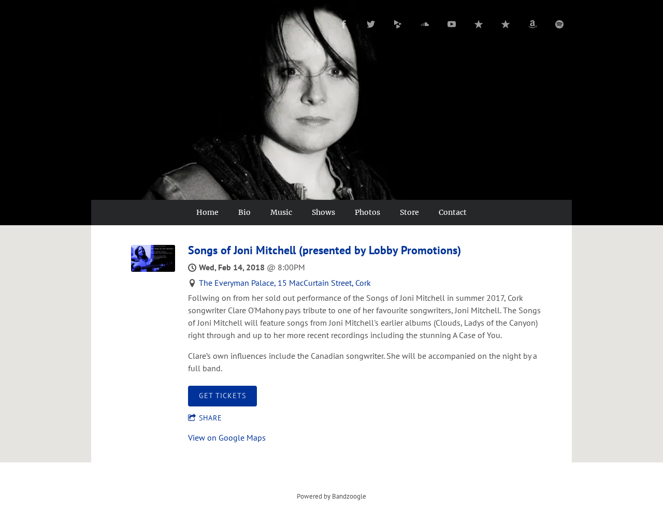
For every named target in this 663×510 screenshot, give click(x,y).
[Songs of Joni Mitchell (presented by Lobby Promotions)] (153, 269)
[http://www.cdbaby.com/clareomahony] (398, 24)
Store (409, 212)
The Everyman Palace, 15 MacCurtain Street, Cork (285, 283)
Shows (323, 212)
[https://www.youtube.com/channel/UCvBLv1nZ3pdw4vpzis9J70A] (452, 24)
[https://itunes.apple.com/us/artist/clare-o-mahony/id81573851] (478, 24)
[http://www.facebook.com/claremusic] (344, 24)
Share (210, 417)
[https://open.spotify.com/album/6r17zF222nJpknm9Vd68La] (559, 24)
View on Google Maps (227, 437)
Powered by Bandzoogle (331, 496)
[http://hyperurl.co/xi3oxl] (505, 24)
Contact (453, 212)
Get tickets (222, 395)
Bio (244, 212)
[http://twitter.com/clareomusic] (371, 24)
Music (281, 212)
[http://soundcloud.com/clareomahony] (425, 24)
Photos (367, 212)
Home (207, 212)
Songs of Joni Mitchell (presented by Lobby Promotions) (324, 250)
